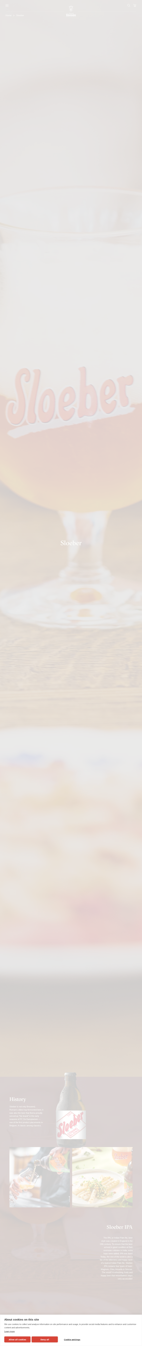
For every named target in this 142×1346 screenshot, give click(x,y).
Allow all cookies (17, 1339)
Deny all (44, 1339)
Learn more (9, 1331)
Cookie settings (72, 1339)
